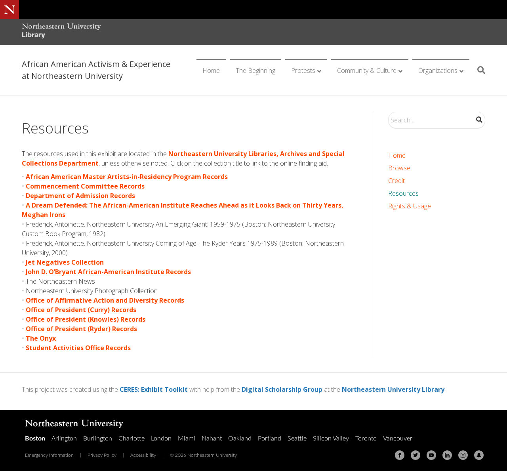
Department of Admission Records (80, 195)
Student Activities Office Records (78, 347)
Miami (186, 438)
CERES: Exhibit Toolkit (154, 389)
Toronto (366, 438)
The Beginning (255, 70)
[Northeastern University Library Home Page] (61, 32)
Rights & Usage (409, 206)
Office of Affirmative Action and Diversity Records (105, 300)
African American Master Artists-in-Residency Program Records (127, 176)
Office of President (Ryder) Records (81, 328)
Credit (396, 180)
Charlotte (131, 438)
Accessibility (143, 455)
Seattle (297, 438)
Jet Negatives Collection (65, 262)
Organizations (437, 70)
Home (211, 70)
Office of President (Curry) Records (81, 309)
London (161, 438)
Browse (399, 168)
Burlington (97, 438)
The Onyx (41, 338)
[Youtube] (431, 455)
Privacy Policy (102, 455)
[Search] (478, 70)
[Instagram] (463, 455)
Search (479, 120)
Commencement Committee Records (85, 186)
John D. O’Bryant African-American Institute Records (108, 271)
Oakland (240, 438)
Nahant (212, 438)
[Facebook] (399, 455)
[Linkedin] (447, 455)
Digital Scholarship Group (282, 389)
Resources (403, 193)
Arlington (64, 438)
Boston (35, 438)
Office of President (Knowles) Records (85, 319)
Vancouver (397, 438)
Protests (303, 70)
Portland (269, 438)
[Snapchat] (479, 455)
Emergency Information (49, 455)
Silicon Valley (331, 438)
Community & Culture (366, 70)
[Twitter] (415, 455)
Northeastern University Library (393, 389)
